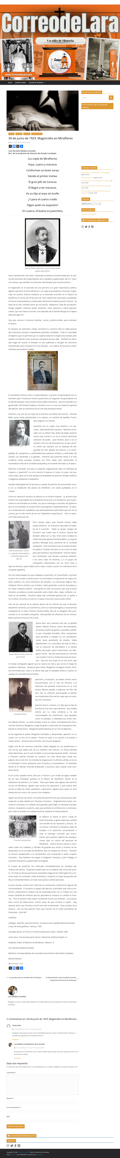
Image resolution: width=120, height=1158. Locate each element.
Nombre (10, 1098)
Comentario (11, 1073)
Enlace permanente (36, 1029)
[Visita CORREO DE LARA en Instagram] (82, 227)
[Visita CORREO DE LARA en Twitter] (86, 227)
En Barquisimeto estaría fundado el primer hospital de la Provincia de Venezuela (61, 978)
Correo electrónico (14, 1107)
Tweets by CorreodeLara (89, 214)
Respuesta (15, 1039)
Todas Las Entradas (37, 134)
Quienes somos (20, 82)
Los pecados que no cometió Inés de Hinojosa (25, 977)
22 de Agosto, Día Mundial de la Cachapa (94, 172)
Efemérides (19, 134)
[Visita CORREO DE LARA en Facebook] (89, 227)
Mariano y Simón (86, 178)
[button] (44, 82)
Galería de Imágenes (36, 82)
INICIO (10, 82)
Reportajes (27, 134)
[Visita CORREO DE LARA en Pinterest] (92, 227)
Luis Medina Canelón (25, 142)
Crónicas (11, 134)
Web (8, 1117)
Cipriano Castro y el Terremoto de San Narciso (95, 181)
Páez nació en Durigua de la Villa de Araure (95, 186)
